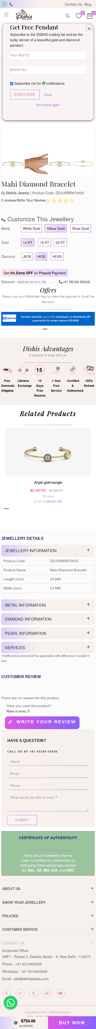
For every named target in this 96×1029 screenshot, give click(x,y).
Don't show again (48, 105)
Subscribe (24, 94)
